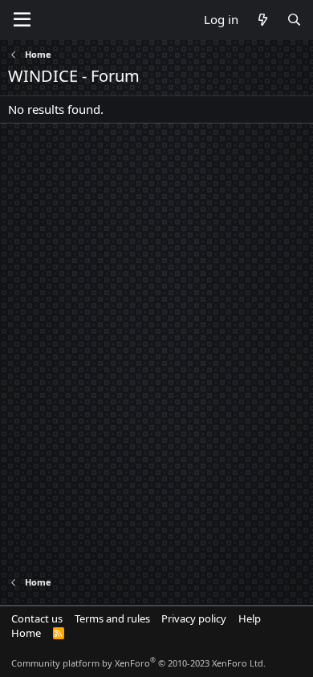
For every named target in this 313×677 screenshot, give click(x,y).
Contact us (37, 618)
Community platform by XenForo (138, 663)
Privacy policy (193, 618)
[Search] (294, 19)
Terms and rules (112, 618)
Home (26, 633)
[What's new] (262, 19)
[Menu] (22, 20)
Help (249, 618)
